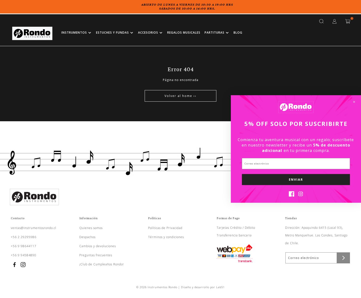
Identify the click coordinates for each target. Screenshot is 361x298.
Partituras (214, 32)
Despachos (87, 237)
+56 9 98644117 (23, 246)
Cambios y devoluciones (97, 246)
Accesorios (148, 32)
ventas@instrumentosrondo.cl (33, 228)
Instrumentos (74, 32)
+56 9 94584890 (23, 255)
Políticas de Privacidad (165, 228)
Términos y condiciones (166, 237)
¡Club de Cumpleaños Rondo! (101, 264)
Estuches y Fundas (112, 32)
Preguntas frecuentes (95, 255)
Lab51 (220, 287)
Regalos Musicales (183, 32)
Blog (238, 32)
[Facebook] (291, 195)
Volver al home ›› (180, 96)
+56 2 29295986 (23, 237)
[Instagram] (300, 195)
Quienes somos (91, 228)
